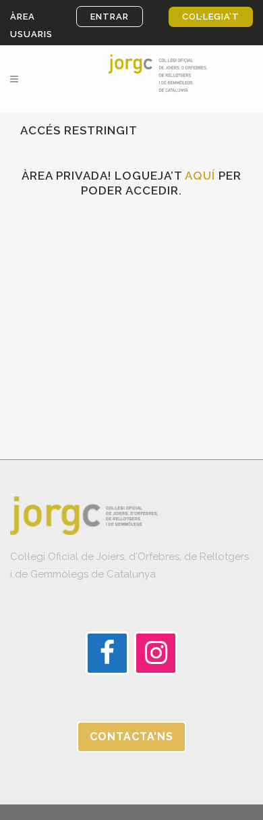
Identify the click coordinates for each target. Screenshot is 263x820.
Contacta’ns (131, 736)
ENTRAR (109, 16)
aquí (200, 175)
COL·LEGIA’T (210, 16)
